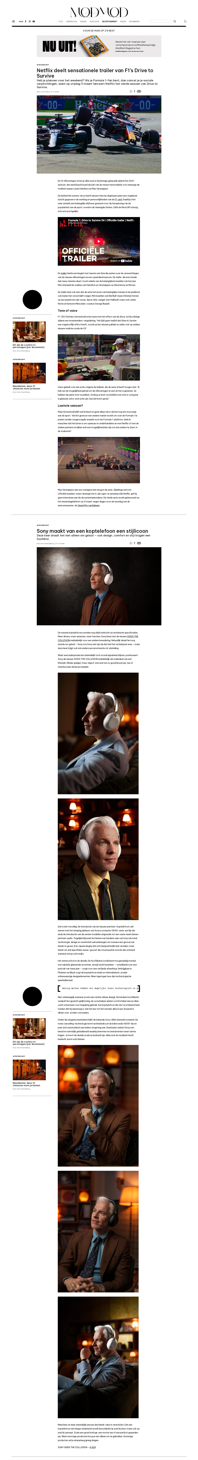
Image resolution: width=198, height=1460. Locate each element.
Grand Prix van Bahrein (89, 505)
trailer (64, 273)
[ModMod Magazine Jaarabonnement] (99, 46)
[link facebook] (25, 21)
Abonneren (134, 21)
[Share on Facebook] (135, 92)
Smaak (83, 21)
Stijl (61, 21)
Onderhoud (71, 21)
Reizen (123, 21)
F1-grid (118, 199)
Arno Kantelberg (47, 544)
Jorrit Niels (45, 92)
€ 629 (93, 1447)
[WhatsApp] (131, 92)
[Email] (139, 92)
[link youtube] (33, 21)
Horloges (94, 21)
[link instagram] (29, 21)
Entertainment (109, 21)
